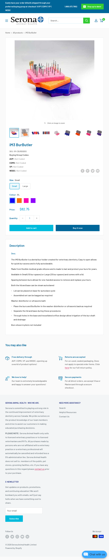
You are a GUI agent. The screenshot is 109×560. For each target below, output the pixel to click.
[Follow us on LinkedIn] (27, 537)
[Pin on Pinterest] (87, 171)
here (67, 367)
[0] (101, 20)
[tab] (13, 253)
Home (7, 33)
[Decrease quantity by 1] (22, 218)
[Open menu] (6, 21)
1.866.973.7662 (71, 6)
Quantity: (13, 218)
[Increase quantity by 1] (36, 218)
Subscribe (14, 518)
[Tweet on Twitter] (93, 171)
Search (62, 408)
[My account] (96, 20)
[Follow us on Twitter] (12, 537)
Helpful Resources (67, 412)
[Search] (86, 20)
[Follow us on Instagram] (17, 537)
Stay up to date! (94, 6)
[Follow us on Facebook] (7, 537)
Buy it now (78, 228)
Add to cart (31, 228)
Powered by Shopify (13, 548)
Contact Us (64, 416)
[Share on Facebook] (82, 171)
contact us (39, 469)
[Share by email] (98, 171)
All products (18, 33)
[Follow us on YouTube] (22, 537)
